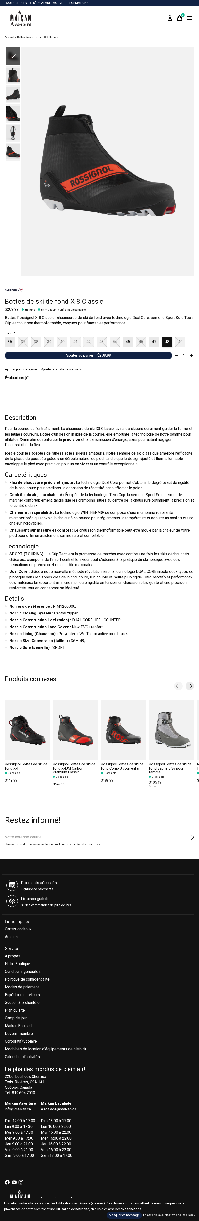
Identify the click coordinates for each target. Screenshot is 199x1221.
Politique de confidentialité (27, 979)
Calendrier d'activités (22, 1057)
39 (49, 342)
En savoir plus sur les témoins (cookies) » (169, 1215)
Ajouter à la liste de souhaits (61, 369)
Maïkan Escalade (19, 1026)
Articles (11, 937)
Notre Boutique (17, 964)
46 (141, 342)
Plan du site (15, 1010)
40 (62, 342)
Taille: (10, 333)
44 (115, 342)
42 (88, 342)
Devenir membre (19, 1033)
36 (10, 342)
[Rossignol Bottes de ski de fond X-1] (27, 730)
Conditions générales (23, 972)
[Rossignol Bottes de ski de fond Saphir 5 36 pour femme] (171, 730)
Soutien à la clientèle (22, 1003)
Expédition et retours (22, 995)
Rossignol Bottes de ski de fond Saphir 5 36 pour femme (170, 768)
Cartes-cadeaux (18, 929)
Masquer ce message (124, 1215)
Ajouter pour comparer (21, 369)
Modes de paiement (22, 987)
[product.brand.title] (99, 290)
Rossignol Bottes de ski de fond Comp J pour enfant (122, 766)
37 (23, 342)
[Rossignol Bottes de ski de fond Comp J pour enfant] (123, 730)
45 (128, 342)
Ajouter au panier (88, 355)
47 (154, 342)
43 (102, 342)
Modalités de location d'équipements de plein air (45, 1049)
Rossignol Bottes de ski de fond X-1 (26, 766)
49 (180, 342)
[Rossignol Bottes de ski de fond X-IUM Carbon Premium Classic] (75, 730)
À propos (12, 956)
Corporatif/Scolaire (21, 1041)
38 (36, 342)
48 (167, 342)
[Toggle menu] (189, 18)
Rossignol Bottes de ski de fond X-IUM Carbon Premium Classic (74, 768)
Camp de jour (16, 1018)
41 (75, 342)
